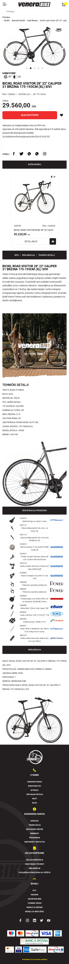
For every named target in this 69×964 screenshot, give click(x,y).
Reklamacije (34, 868)
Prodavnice (34, 838)
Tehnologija (35, 825)
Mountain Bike (34, 899)
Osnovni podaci (34, 782)
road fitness (32, 20)
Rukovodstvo (34, 786)
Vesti (34, 799)
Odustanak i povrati (34, 864)
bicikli (6, 20)
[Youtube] (48, 920)
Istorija (34, 790)
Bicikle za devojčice (34, 912)
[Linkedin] (34, 920)
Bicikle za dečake (35, 907)
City (34, 890)
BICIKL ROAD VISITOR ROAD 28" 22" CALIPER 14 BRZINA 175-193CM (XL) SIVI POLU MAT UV (34, 230)
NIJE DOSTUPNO (30, 115)
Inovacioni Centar (34, 829)
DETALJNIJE (31, 241)
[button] (27, 68)
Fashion (34, 895)
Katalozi (34, 821)
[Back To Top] (60, 955)
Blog (34, 803)
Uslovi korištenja (34, 860)
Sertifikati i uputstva (34, 842)
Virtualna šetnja (34, 794)
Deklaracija (28, 255)
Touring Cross (35, 903)
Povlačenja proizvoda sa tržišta (34, 872)
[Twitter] (41, 920)
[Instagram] (27, 920)
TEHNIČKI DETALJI (46, 255)
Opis (16, 255)
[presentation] (6, 47)
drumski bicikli (18, 20)
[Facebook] (20, 920)
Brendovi (34, 833)
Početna (6, 17)
